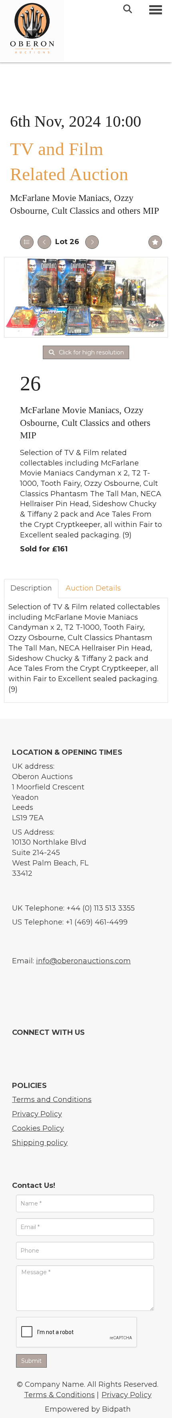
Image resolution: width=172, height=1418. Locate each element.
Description (31, 588)
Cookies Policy (38, 1128)
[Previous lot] (44, 242)
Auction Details (93, 588)
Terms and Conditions (52, 1099)
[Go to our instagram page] (48, 1046)
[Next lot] (92, 242)
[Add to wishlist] (155, 242)
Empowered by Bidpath (88, 1409)
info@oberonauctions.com (83, 961)
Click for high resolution (90, 352)
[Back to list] (27, 242)
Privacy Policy (37, 1114)
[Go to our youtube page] (33, 1046)
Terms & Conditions (59, 1394)
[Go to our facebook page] (18, 1046)
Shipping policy (40, 1142)
